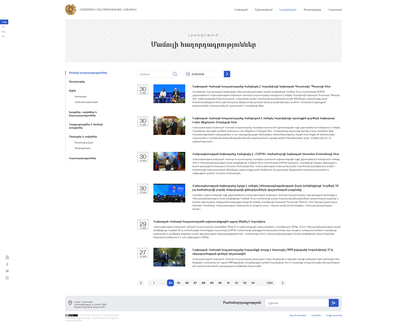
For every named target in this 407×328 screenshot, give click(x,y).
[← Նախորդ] (141, 283)
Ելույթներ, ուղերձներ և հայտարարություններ (83, 113)
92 (236, 282)
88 (203, 282)
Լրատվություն (288, 9)
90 (220, 282)
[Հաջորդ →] (282, 283)
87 (195, 282)
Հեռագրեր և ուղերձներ (83, 136)
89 (212, 282)
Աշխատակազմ (263, 9)
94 (253, 282)
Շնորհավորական (84, 142)
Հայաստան (335, 9)
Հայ (4, 21)
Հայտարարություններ (82, 158)
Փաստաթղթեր (312, 9)
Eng (3, 31)
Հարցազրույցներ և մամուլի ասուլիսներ (86, 126)
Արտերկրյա (81, 96)
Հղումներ (316, 315)
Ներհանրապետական (86, 101)
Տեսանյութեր (77, 81)
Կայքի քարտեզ (334, 315)
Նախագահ (241, 9)
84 (170, 282)
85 (178, 282)
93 (244, 282)
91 (228, 282)
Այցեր (72, 90)
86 (187, 282)
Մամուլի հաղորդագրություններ (88, 72)
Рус (3, 26)
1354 (270, 282)
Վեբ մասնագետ (298, 315)
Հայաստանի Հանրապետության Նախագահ (108, 9)
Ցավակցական (82, 148)
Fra (3, 36)
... (188, 74)
